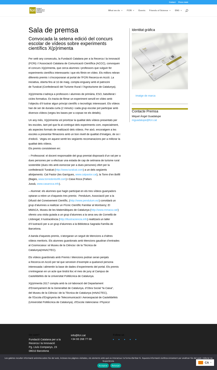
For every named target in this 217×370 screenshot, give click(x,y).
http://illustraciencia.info (73, 219)
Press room (183, 2)
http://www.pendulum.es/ (84, 200)
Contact (172, 2)
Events (141, 10)
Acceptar (103, 365)
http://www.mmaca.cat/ (104, 209)
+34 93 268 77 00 (81, 339)
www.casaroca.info (48, 183)
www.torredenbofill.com (52, 179)
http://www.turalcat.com (69, 169)
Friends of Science (158, 10)
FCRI (129, 10)
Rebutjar (116, 365)
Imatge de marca (145, 95)
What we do (114, 10)
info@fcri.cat (78, 335)
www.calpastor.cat (86, 174)
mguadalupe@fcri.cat (144, 120)
